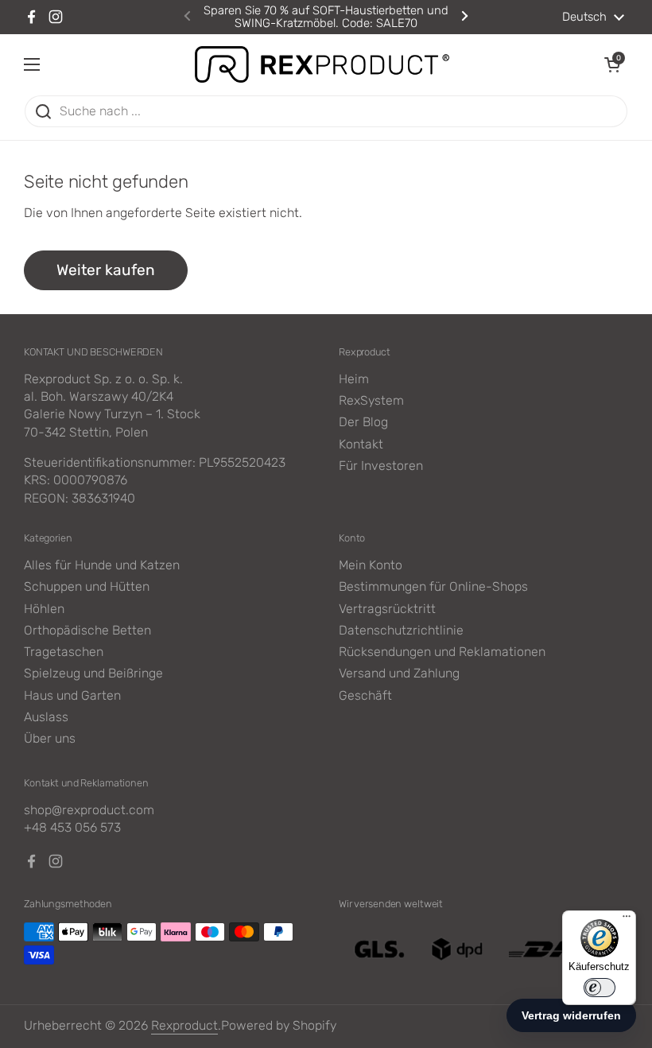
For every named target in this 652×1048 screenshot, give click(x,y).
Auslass (46, 716)
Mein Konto (370, 565)
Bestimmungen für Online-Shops (433, 586)
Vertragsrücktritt (387, 608)
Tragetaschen (63, 651)
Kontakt (361, 444)
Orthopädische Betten (87, 630)
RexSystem (371, 400)
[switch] (599, 987)
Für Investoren (381, 465)
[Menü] (626, 920)
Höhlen (44, 608)
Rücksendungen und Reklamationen (442, 651)
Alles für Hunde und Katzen (102, 565)
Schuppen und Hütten (86, 586)
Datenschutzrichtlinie (401, 630)
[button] (612, 64)
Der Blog (363, 421)
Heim (354, 378)
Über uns (50, 738)
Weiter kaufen (105, 270)
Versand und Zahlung (399, 673)
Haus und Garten (72, 695)
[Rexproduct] (322, 64)
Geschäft (365, 695)
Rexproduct (184, 1025)
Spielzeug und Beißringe (93, 673)
